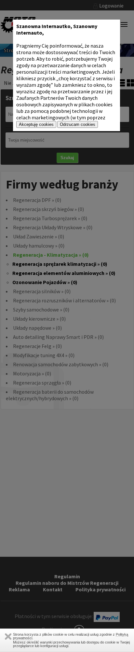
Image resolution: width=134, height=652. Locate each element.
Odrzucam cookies (77, 124)
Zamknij (8, 636)
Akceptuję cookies (36, 124)
